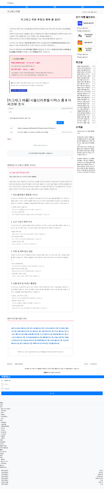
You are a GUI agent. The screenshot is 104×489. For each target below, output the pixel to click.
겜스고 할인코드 (25, 343)
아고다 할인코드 (45, 334)
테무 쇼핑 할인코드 (36, 328)
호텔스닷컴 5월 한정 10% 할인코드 (84, 97)
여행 (1, 440)
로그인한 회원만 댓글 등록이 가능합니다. (41, 153)
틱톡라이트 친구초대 (39, 343)
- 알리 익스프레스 (5, 409)
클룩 (1, 449)
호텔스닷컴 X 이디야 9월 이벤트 (84, 74)
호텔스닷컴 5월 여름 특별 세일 (84, 117)
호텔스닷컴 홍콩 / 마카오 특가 (84, 99)
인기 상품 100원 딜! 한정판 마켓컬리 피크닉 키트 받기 (84, 109)
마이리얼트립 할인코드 (33, 337)
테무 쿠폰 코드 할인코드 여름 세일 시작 (84, 85)
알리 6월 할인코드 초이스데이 (84, 95)
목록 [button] (71, 112)
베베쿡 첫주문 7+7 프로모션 (84, 115)
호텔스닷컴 (3, 446)
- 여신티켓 (3, 432)
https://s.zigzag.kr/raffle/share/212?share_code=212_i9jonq (37, 128)
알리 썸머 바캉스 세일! (83, 76)
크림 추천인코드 (47, 331)
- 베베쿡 (2, 436)
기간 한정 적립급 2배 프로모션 (84, 107)
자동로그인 (7, 380)
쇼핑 (1, 405)
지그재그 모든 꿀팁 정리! (89, 12)
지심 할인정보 (52, 343)
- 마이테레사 (3, 416)
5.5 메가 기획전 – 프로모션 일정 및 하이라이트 (84, 121)
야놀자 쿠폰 (58, 337)
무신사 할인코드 (59, 331)
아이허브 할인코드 (50, 328)
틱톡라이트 (3, 467)
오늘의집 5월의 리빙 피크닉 (84, 105)
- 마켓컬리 (3, 422)
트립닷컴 (2, 442)
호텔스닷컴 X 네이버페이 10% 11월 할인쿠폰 (84, 72)
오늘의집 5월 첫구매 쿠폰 (84, 103)
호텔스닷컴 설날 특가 (83, 66)
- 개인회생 (3, 463)
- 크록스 (2, 438)
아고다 (2, 444)
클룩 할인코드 (47, 337)
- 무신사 (2, 428)
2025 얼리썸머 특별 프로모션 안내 (84, 113)
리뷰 (1, 457)
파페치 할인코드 (22, 331)
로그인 (52, 393)
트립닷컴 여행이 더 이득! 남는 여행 (84, 93)
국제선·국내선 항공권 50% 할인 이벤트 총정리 (84, 68)
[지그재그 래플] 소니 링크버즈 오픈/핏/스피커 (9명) (33, 132)
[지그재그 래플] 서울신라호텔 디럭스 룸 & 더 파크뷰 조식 (84, 123)
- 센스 (2, 418)
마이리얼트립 (4, 448)
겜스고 (2, 465)
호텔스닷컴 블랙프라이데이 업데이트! (84, 70)
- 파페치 (2, 414)
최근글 (79, 62)
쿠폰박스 (5, 376)
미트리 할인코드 (55, 340)
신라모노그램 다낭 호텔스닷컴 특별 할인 (84, 101)
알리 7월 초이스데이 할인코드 (84, 84)
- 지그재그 (3, 434)
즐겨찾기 (10, 364)
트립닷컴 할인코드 (58, 334)
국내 (1, 420)
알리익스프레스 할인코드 (19, 328)
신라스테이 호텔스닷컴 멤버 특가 (84, 119)
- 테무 (2, 412)
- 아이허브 (3, 410)
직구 (1, 407)
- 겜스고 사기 (4, 461)
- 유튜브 (2, 459)
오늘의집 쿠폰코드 (28, 340)
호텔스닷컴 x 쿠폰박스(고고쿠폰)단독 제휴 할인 (84, 87)
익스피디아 (3, 451)
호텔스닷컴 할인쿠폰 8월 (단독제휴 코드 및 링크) (84, 78)
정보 (1, 455)
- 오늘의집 (3, 424)
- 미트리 (2, 430)
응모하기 (60, 122)
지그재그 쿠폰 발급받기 (19, 90)
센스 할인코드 (34, 331)
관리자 (86, 364)
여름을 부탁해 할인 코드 (84, 111)
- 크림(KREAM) (4, 426)
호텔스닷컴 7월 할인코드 (84, 82)
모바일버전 (93, 364)
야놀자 (2, 453)
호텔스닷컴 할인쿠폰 (30, 334)
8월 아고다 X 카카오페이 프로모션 (84, 91)
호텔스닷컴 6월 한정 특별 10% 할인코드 (84, 89)
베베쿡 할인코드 (42, 340)
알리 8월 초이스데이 (83, 80)
